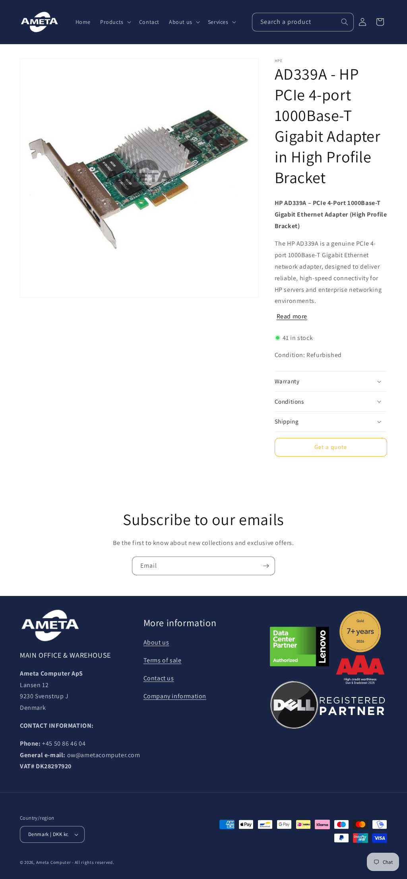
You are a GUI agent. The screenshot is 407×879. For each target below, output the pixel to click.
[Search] (344, 22)
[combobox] (302, 22)
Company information (174, 696)
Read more (292, 316)
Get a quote (330, 447)
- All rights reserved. (93, 862)
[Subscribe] (266, 566)
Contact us (158, 678)
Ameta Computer (53, 862)
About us (156, 642)
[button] (114, 22)
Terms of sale (162, 660)
